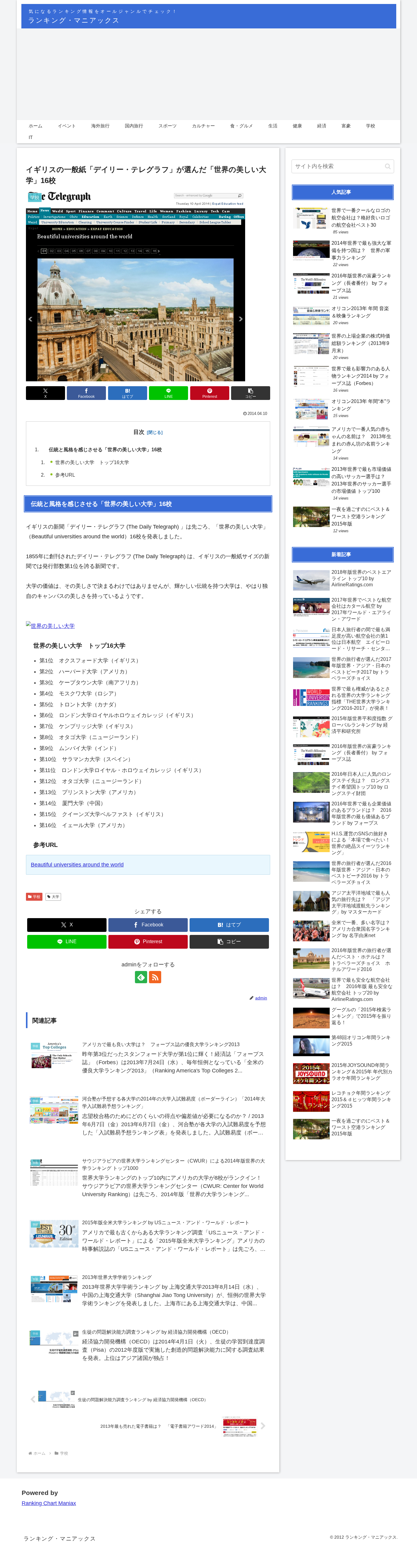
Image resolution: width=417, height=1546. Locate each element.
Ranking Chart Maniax (49, 1503)
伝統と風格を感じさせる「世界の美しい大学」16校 (105, 449)
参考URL (65, 475)
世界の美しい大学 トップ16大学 (92, 462)
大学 (55, 897)
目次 (138, 432)
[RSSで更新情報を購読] (155, 977)
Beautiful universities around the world (77, 865)
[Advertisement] (208, 74)
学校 (36, 897)
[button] (250, 393)
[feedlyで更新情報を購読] (141, 977)
